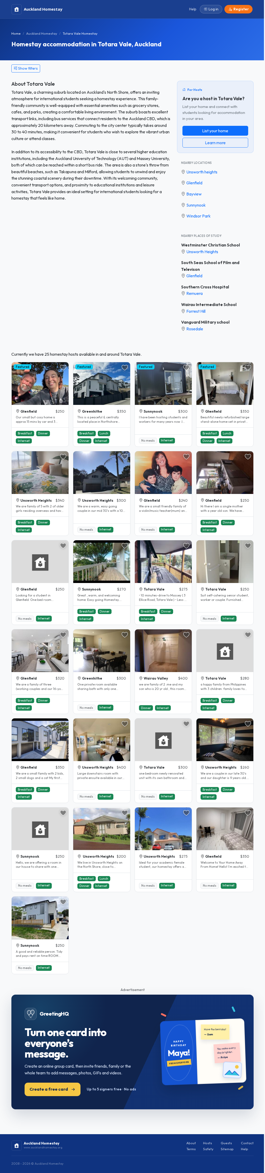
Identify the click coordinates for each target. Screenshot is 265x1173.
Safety (208, 1149)
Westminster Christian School (210, 244)
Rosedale (194, 328)
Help (244, 1149)
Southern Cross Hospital (205, 286)
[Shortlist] (63, 368)
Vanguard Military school (205, 322)
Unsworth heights (201, 171)
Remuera (194, 293)
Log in (213, 9)
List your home (215, 130)
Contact (247, 1143)
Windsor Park (198, 215)
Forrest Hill (195, 311)
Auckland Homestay (41, 33)
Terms (191, 1149)
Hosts (207, 1143)
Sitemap (227, 1149)
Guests (226, 1143)
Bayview (194, 193)
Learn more (215, 142)
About (191, 1143)
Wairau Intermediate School (209, 304)
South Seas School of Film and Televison (210, 266)
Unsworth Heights (202, 251)
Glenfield (194, 182)
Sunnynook (196, 205)
